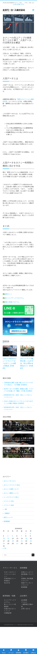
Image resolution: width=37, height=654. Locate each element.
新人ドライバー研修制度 (10, 605)
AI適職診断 (7, 613)
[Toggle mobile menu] (33, 10)
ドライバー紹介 (9, 505)
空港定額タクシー (10, 578)
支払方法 (7, 583)
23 (31, 541)
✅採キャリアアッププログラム (13, 298)
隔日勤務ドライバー (27, 575)
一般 (5, 509)
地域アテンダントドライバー (27, 584)
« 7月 (4, 548)
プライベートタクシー (10, 575)
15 (26, 538)
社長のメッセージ (27, 572)
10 (4, 538)
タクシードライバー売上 (12, 485)
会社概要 (24, 600)
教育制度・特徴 (9, 596)
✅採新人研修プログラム (11, 302)
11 (8, 538)
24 (4, 543)
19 (13, 541)
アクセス (24, 602)
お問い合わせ (25, 608)
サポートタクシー (10, 572)
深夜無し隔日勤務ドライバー (27, 579)
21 (22, 541)
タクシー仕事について (11, 489)
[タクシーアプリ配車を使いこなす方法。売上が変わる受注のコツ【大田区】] (27, 346)
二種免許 (7, 513)
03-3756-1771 (19, 4)
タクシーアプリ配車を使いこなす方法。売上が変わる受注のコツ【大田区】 (26, 363)
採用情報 (7, 521)
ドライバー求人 (9, 501)
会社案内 (23, 596)
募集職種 (24, 587)
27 (17, 543)
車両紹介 (7, 580)
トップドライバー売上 (11, 497)
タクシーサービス (10, 481)
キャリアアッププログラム (10, 601)
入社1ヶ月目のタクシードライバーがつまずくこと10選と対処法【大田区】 (10, 363)
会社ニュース (8, 517)
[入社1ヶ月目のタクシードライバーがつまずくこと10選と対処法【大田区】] (10, 346)
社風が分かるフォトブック (10, 610)
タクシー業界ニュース (11, 493)
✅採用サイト (7, 294)
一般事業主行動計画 (27, 605)
